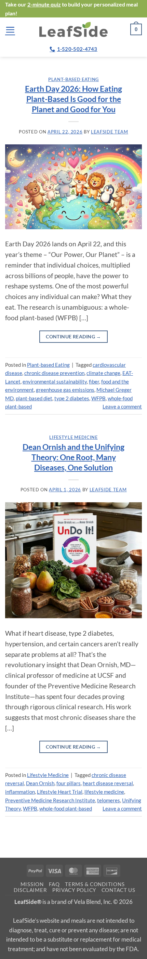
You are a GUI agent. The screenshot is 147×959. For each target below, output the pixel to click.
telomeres (108, 800)
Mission (32, 884)
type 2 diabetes (71, 398)
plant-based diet (34, 398)
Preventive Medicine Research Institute (50, 800)
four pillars (68, 783)
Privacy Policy (74, 890)
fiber (94, 381)
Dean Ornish (40, 783)
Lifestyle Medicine (73, 437)
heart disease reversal (108, 783)
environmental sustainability (55, 381)
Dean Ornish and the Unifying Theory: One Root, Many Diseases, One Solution (73, 457)
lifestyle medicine (104, 792)
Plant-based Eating (73, 79)
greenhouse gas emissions (65, 390)
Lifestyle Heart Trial (59, 792)
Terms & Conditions (94, 884)
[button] (10, 29)
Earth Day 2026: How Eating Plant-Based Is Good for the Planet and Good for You (73, 99)
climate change (103, 373)
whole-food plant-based (65, 808)
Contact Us (118, 890)
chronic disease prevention (54, 373)
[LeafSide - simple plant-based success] (73, 29)
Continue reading (73, 336)
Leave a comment (122, 406)
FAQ (54, 884)
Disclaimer (30, 890)
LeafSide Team (109, 131)
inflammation (20, 792)
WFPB (98, 398)
